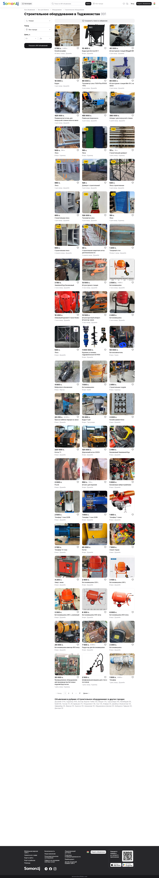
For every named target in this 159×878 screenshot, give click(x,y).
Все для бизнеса (43, 9)
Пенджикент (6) (89, 704)
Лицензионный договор (70, 851)
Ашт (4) (99, 704)
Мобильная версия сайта (31, 851)
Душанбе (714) (60, 702)
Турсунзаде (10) (113, 702)
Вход (132, 3)
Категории (28, 3)
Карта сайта (28, 858)
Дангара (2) (59, 708)
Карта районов (29, 860)
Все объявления (29, 9)
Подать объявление (144, 3)
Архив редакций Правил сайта (71, 862)
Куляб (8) (58, 704)
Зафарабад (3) (60, 706)
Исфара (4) (107, 704)
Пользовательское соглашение (51, 857)
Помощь (27, 863)
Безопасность (50, 851)
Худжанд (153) (71, 702)
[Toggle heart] (78, 48)
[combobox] (38, 21)
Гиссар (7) (66, 704)
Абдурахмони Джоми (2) (105, 706)
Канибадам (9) (125, 702)
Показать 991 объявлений (38, 45)
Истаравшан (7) (77, 704)
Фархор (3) (70, 706)
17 (79, 693)
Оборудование (57, 9)
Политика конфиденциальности (73, 855)
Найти (88, 3)
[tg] (154, 3)
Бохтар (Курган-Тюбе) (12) (87, 702)
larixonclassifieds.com (79, 876)
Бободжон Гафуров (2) (123, 706)
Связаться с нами (30, 855)
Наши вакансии (50, 853)
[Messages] (127, 3)
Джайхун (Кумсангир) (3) (121, 704)
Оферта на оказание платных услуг (52, 861)
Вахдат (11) (102, 702)
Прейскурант (69, 859)
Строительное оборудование (74, 9)
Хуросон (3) (79, 706)
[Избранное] (124, 3)
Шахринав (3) (89, 706)
